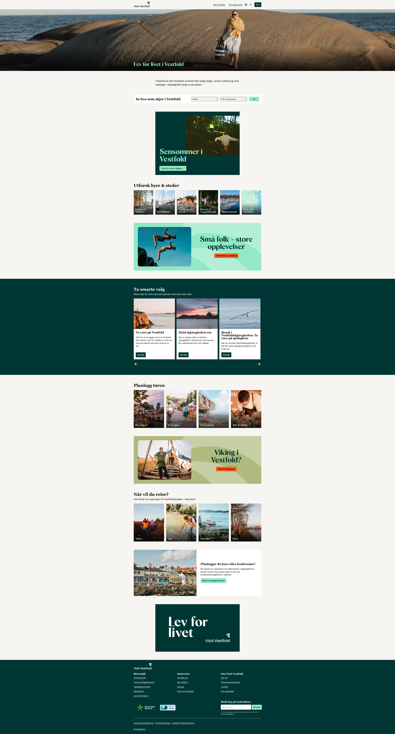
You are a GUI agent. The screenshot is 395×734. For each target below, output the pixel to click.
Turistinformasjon (163, 723)
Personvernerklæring (230, 682)
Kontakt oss (182, 678)
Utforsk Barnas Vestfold (226, 255)
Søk (254, 99)
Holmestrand (140, 678)
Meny (258, 4)
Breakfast (141, 729)
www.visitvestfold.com (144, 723)
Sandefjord (139, 691)
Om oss (224, 678)
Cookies (224, 687)
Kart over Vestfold (185, 691)
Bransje (180, 687)
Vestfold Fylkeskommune (183, 723)
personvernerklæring (227, 714)
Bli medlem (182, 682)
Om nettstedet (227, 691)
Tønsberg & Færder (142, 687)
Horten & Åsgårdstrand (144, 682)
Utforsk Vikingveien (226, 469)
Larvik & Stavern (141, 696)
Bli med (256, 707)
